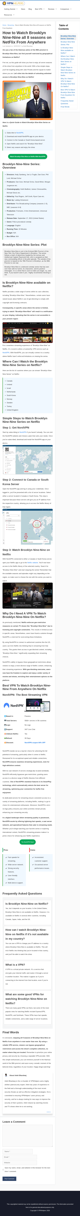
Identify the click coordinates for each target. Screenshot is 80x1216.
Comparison (64, 9)
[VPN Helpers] (13, 3)
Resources (8, 15)
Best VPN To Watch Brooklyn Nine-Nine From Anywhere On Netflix (68, 94)
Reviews (51, 9)
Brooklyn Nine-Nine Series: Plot (68, 43)
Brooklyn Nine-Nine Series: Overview (68, 37)
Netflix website (32, 563)
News (23, 9)
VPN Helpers (31, 3)
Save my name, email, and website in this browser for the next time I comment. (27, 1169)
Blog (30, 9)
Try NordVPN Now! (27, 842)
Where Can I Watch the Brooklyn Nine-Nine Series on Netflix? (68, 60)
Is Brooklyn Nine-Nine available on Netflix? (67, 50)
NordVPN (19, 133)
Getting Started (9, 9)
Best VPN (38, 9)
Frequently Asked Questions (67, 102)
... (49, 1110)
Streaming (11, 25)
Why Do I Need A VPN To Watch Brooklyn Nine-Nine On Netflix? (68, 83)
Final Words (65, 107)
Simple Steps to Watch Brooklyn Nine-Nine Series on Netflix (68, 71)
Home (4, 25)
